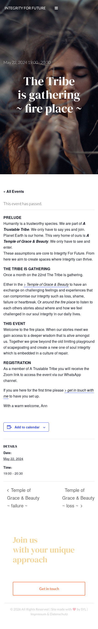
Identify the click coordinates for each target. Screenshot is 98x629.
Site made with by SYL (69, 609)
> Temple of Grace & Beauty (46, 284)
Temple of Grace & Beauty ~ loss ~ (78, 498)
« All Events (13, 191)
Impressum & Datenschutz (49, 614)
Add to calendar (27, 427)
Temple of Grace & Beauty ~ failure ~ (23, 498)
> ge (68, 390)
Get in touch (49, 588)
